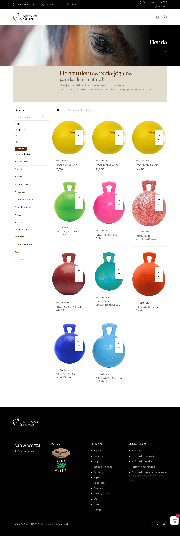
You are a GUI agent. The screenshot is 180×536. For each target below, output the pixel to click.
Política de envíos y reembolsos (149, 472)
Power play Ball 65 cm (107, 165)
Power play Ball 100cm (147, 165)
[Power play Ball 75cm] (69, 122)
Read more (79, 204)
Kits (19, 215)
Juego (20, 169)
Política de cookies (141, 461)
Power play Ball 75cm (66, 165)
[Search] (45, 117)
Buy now (79, 140)
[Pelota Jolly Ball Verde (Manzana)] (69, 181)
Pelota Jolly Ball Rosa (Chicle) (106, 236)
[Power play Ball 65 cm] (109, 122)
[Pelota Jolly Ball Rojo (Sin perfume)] (69, 252)
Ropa (19, 176)
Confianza (22, 161)
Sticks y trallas (24, 207)
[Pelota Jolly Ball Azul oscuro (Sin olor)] (69, 324)
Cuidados (99, 456)
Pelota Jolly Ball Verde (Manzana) (66, 233)
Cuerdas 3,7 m (27, 199)
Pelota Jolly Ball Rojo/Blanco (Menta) (146, 238)
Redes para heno (103, 466)
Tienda (97, 509)
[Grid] (52, 110)
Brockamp (19, 236)
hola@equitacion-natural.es (27, 451)
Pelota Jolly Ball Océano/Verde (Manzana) (108, 303)
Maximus (19, 259)
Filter (21, 149)
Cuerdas (21, 192)
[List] (58, 110)
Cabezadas (22, 184)
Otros (20, 222)
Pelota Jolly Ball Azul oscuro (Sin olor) (66, 376)
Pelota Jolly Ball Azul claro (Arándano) (109, 380)
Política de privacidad (143, 456)
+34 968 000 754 (26, 446)
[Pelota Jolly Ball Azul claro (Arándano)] (109, 324)
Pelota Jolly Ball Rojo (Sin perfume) (68, 308)
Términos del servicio (143, 466)
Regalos (98, 450)
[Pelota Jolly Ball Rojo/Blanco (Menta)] (149, 181)
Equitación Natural (23, 244)
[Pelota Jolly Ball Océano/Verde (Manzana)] (109, 252)
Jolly (17, 252)
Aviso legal (137, 450)
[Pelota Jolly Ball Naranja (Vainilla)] (149, 252)
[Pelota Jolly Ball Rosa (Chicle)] (109, 181)
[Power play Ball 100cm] (149, 122)
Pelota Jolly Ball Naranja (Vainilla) (148, 309)
